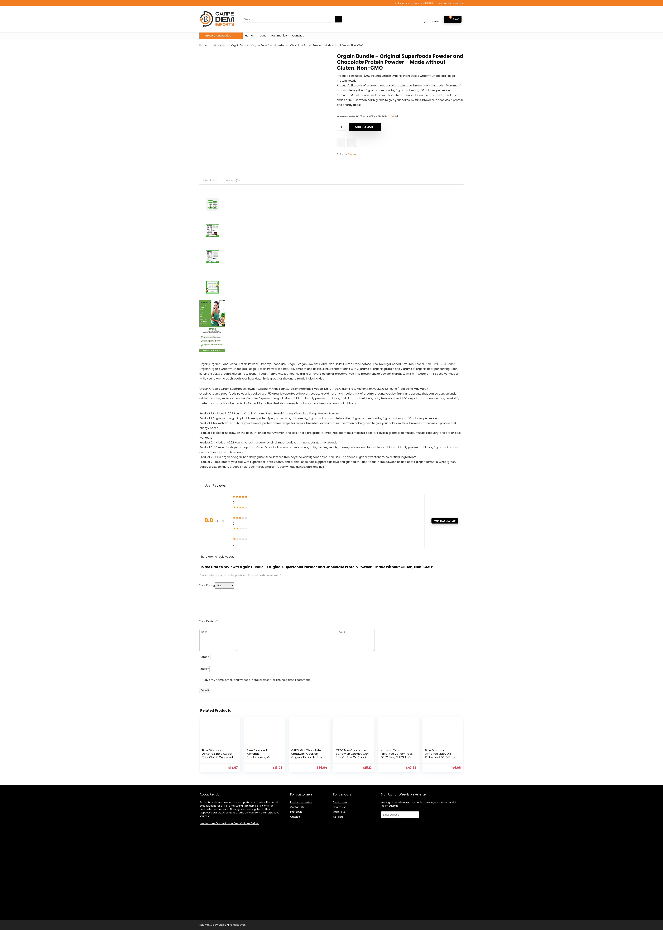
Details (394, 116)
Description (210, 180)
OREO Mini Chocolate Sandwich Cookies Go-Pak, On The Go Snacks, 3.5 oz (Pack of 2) (352, 755)
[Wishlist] (435, 18)
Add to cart (365, 127)
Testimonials (279, 36)
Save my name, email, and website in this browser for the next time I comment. (257, 680)
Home (249, 36)
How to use (339, 807)
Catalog (295, 816)
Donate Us (339, 812)
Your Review (208, 621)
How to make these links (450, 3)
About (262, 36)
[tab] (210, 180)
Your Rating (207, 585)
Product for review (301, 802)
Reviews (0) (233, 180)
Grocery (219, 45)
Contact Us (297, 807)
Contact (298, 36)
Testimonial (340, 802)
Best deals (296, 812)
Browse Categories (218, 36)
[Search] (338, 19)
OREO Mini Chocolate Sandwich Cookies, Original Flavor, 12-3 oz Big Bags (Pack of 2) (307, 755)
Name (204, 657)
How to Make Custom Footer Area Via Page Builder (229, 823)
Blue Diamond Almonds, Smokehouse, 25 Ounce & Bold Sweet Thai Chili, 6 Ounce (261, 757)
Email (204, 669)
